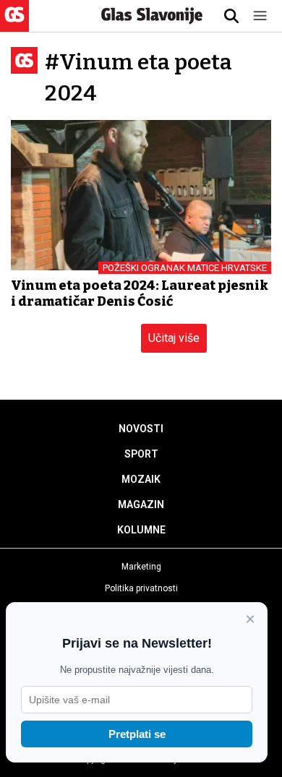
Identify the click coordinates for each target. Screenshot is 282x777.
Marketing (141, 567)
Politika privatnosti (141, 588)
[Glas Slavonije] (14, 25)
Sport (141, 454)
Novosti (141, 428)
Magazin (141, 504)
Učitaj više (174, 338)
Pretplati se (137, 734)
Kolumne (141, 530)
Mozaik (141, 479)
